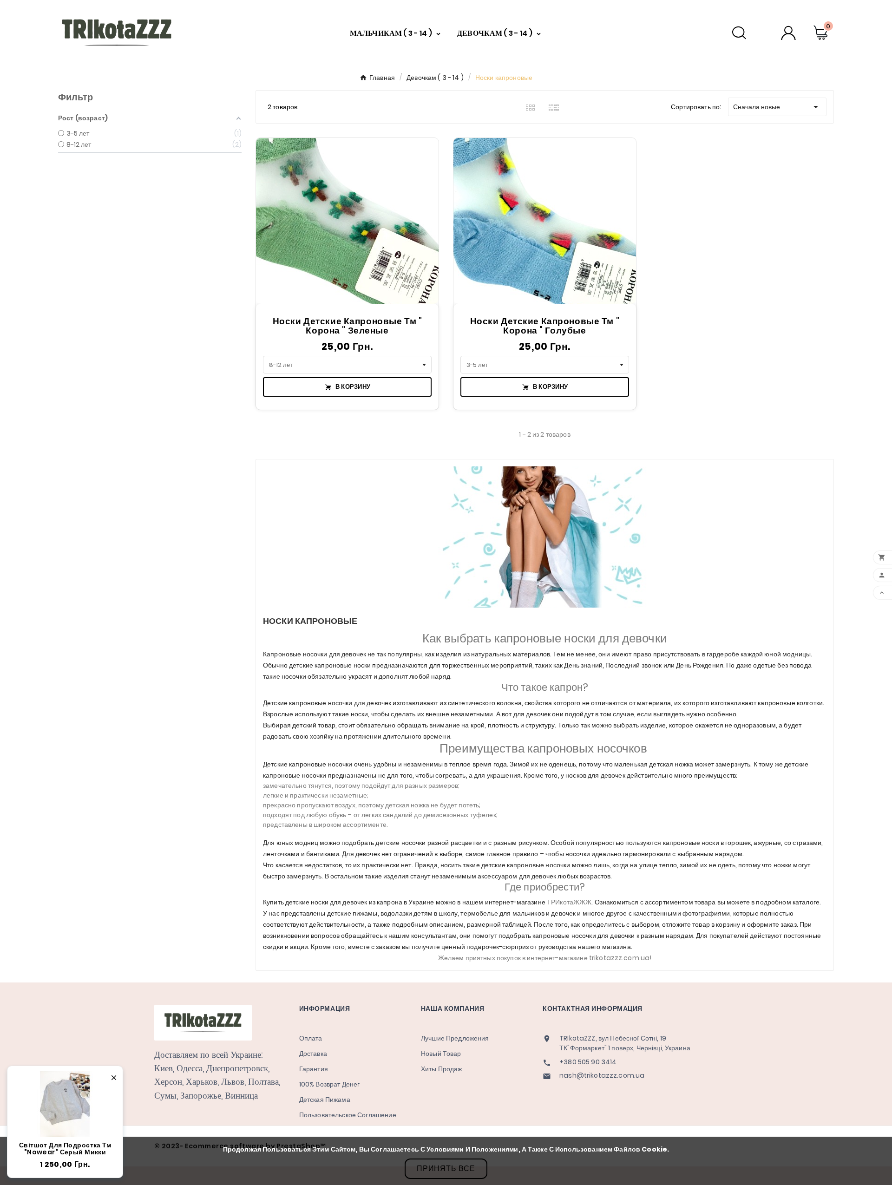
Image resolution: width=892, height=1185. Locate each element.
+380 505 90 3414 (588, 1062)
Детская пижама (324, 1099)
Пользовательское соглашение (347, 1115)
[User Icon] (788, 33)
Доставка (313, 1053)
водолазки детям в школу (419, 913)
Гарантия (313, 1069)
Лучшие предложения (455, 1038)
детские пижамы (352, 913)
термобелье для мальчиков (502, 913)
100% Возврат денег (329, 1084)
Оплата (310, 1038)
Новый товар (441, 1053)
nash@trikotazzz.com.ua (601, 1075)
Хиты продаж (441, 1069)
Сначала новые (777, 106)
